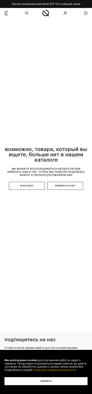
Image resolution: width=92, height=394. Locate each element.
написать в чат (65, 185)
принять (46, 380)
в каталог (26, 185)
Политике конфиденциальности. (55, 370)
